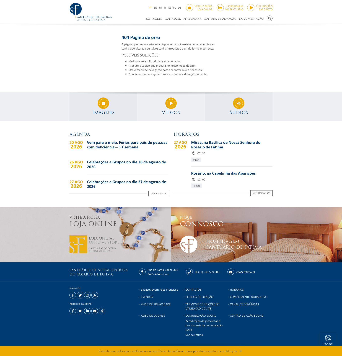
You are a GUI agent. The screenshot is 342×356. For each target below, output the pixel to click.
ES (169, 7)
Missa (196, 159)
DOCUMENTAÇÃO (251, 18)
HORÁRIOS (237, 289)
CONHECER (173, 18)
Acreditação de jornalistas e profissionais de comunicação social (203, 325)
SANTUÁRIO (154, 18)
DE (179, 7)
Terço (196, 185)
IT (165, 7)
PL (174, 7)
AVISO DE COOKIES (153, 315)
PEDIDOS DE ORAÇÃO (199, 297)
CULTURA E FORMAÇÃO (220, 18)
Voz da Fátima (194, 334)
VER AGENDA (158, 193)
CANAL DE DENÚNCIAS (244, 304)
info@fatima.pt (245, 272)
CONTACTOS (193, 289)
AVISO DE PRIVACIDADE (156, 304)
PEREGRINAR (192, 18)
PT (150, 7)
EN (155, 7)
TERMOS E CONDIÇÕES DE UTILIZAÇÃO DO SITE (202, 306)
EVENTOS (147, 297)
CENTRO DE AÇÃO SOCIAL (246, 315)
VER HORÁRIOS (261, 193)
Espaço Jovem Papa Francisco (159, 289)
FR (160, 7)
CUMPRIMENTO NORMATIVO (248, 297)
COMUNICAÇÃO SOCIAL (200, 315)
